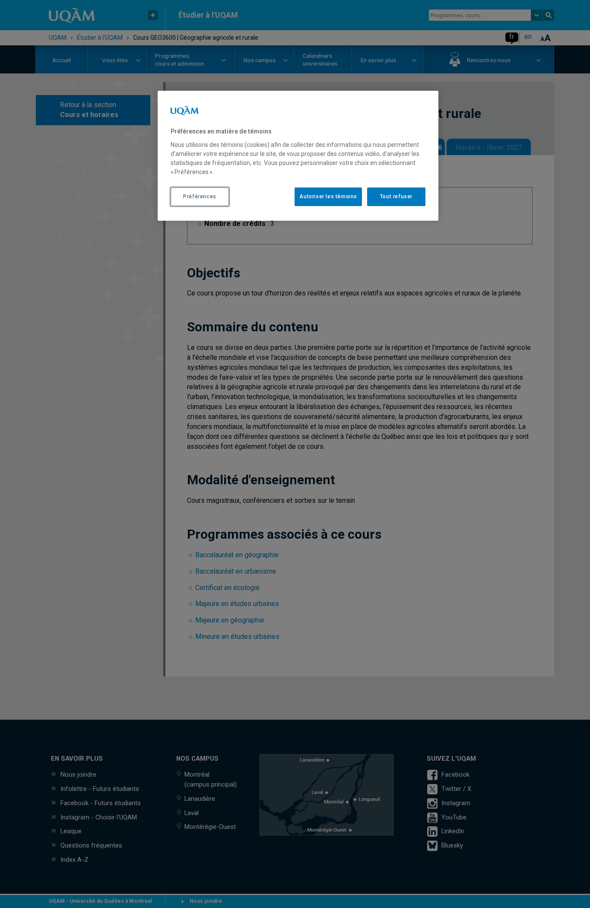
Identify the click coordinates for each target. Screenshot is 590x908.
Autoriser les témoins (328, 197)
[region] (298, 155)
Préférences (199, 197)
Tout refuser (396, 197)
